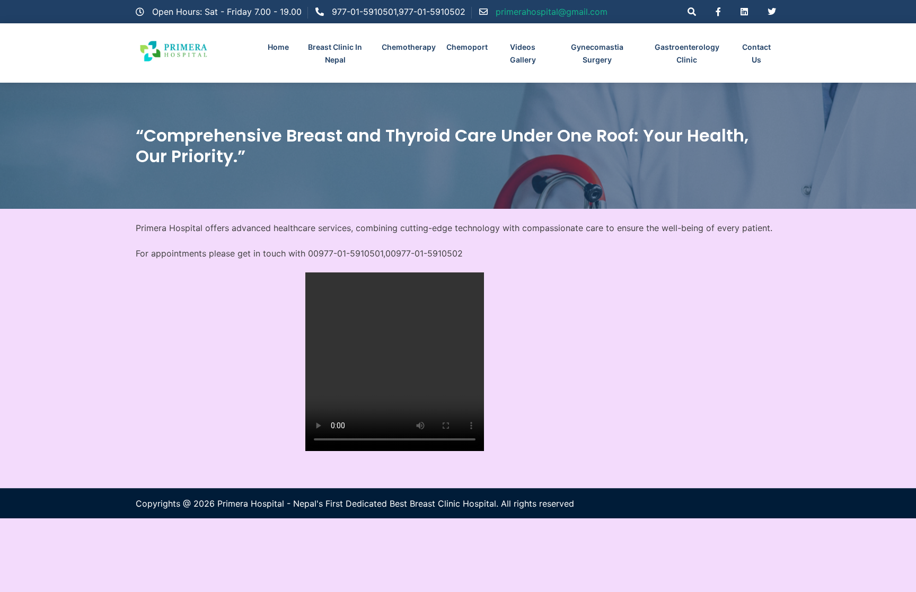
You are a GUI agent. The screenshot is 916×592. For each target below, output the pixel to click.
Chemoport (467, 46)
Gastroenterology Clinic (687, 53)
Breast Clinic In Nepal (335, 53)
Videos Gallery (523, 53)
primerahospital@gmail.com (551, 11)
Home (278, 46)
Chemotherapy (409, 46)
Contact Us (756, 53)
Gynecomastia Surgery (597, 53)
